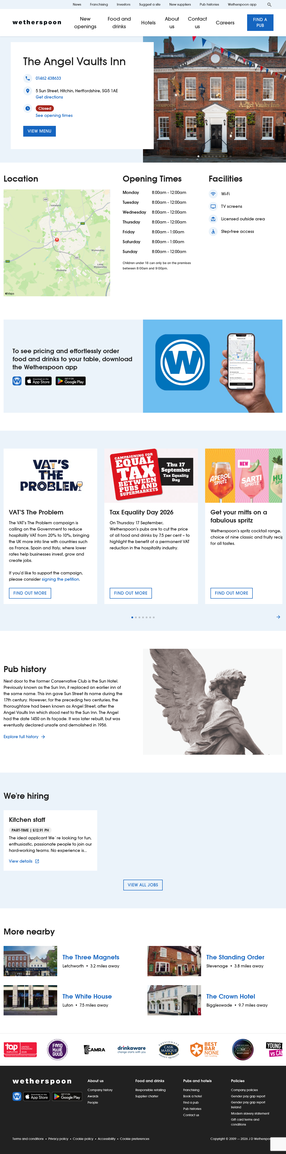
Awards (93, 1096)
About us (172, 23)
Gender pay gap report (248, 1096)
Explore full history (22, 736)
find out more (32, 595)
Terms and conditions (28, 1139)
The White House (87, 996)
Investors (123, 4)
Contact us (197, 23)
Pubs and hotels (197, 1080)
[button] (198, 156)
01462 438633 (48, 78)
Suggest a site (149, 4)
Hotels (148, 22)
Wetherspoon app (242, 4)
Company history (100, 1090)
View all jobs (143, 885)
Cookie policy (83, 1139)
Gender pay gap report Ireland (248, 1104)
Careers (225, 22)
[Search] (269, 4)
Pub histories (209, 4)
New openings (85, 23)
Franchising (99, 4)
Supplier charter (146, 1096)
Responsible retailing (150, 1090)
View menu (39, 131)
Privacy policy (58, 1139)
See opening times (54, 115)
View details (25, 861)
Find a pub (260, 22)
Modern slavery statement (250, 1113)
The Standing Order (235, 957)
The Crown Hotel (230, 996)
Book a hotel (192, 1096)
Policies (237, 1080)
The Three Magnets (91, 957)
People (93, 1102)
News (77, 4)
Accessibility (106, 1139)
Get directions (49, 97)
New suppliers (180, 4)
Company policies (244, 1090)
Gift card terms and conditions (245, 1121)
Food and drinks (119, 23)
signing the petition (60, 579)
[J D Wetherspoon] (37, 22)
